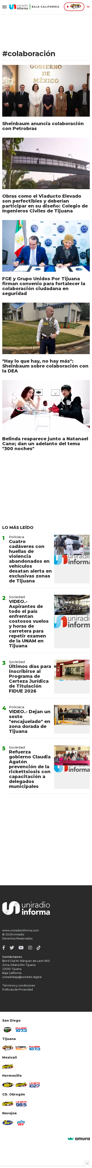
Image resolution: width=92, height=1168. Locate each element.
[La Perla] (21, 1123)
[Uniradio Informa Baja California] (34, 7)
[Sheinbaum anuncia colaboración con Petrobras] (46, 91)
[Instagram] (30, 947)
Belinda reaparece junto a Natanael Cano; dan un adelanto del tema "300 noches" (45, 443)
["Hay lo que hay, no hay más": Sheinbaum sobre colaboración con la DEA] (46, 328)
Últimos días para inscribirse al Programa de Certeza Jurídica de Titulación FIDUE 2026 (30, 679)
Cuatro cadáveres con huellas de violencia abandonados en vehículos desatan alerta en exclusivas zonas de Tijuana (30, 561)
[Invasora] (7, 1029)
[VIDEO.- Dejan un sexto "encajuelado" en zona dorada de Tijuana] (72, 719)
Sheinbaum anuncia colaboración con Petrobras (43, 126)
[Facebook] (3, 947)
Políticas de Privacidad (17, 989)
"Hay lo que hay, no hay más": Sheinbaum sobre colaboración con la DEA (45, 366)
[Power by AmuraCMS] (78, 1139)
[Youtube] (21, 947)
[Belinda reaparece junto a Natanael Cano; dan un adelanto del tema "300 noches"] (46, 406)
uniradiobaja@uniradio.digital (22, 977)
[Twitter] (12, 947)
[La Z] (34, 1085)
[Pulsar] (21, 1029)
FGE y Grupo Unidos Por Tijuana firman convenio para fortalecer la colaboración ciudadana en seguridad (43, 286)
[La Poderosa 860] (21, 1048)
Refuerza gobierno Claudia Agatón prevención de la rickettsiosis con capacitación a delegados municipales (30, 769)
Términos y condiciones (18, 985)
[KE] (7, 1122)
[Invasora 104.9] (7, 1066)
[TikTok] (39, 947)
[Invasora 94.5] (7, 1048)
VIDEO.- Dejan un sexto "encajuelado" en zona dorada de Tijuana (29, 721)
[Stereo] (7, 1084)
